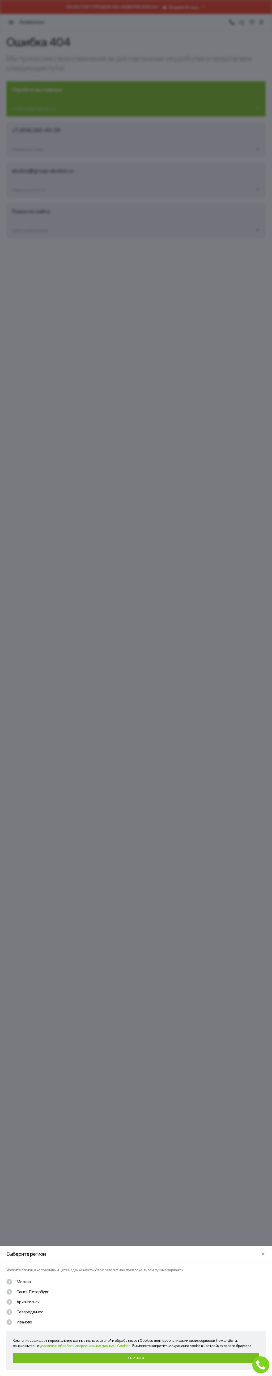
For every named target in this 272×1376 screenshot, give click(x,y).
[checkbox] (18, 1282)
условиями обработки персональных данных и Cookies (85, 1346)
